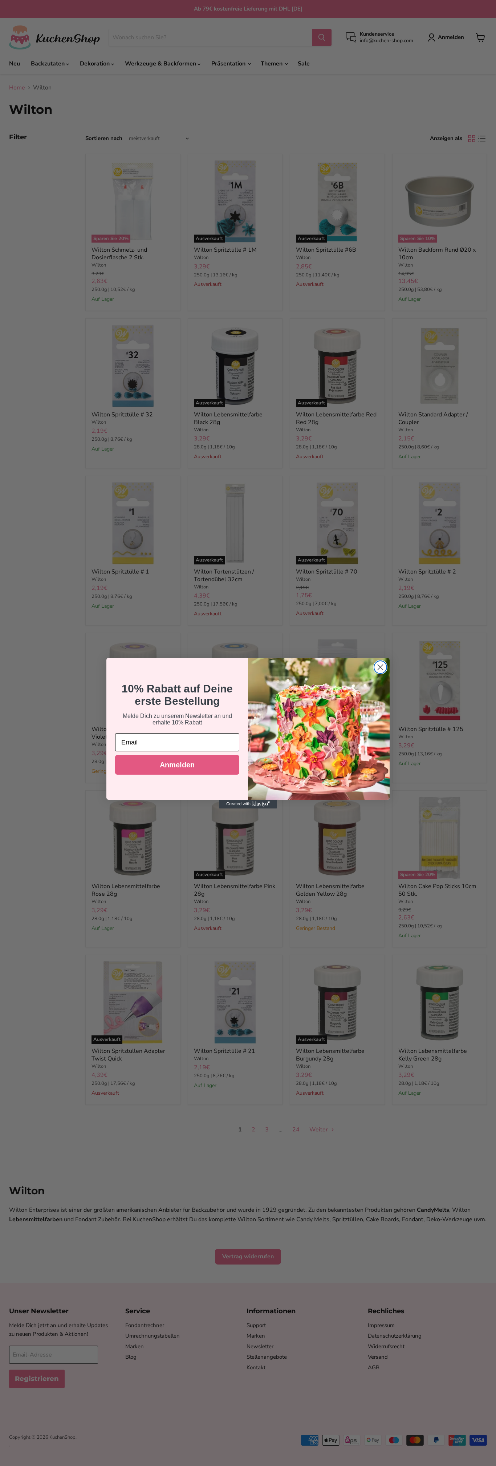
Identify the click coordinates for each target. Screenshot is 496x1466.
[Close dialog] (380, 667)
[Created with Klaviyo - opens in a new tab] (248, 804)
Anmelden (177, 765)
